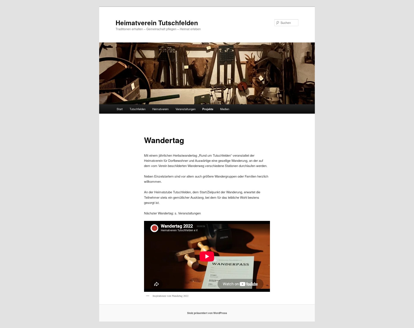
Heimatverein (160, 109)
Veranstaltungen (186, 109)
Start (120, 109)
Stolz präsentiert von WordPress (207, 313)
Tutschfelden (138, 109)
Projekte (207, 109)
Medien (224, 109)
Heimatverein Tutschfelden (157, 22)
